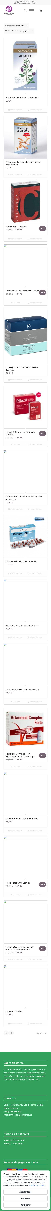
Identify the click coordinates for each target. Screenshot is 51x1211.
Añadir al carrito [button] (16, 110)
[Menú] (30, 10)
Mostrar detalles (35, 110)
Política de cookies (37, 1185)
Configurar (25, 1205)
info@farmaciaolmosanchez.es (18, 1114)
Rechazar (25, 1198)
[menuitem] (24, 10)
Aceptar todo (25, 1192)
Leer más (16, 303)
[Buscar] (24, 10)
